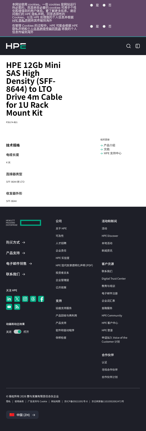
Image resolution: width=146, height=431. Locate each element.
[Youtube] (9, 307)
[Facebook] (41, 299)
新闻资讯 (107, 250)
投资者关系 (62, 272)
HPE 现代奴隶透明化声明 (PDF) (74, 265)
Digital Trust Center (114, 278)
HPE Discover (110, 236)
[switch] (15, 331)
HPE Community (112, 315)
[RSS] (17, 307)
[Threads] (33, 299)
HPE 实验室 (62, 258)
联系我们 (107, 271)
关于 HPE (61, 228)
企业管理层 (62, 280)
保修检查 (61, 337)
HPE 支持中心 (112, 153)
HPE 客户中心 (110, 323)
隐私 (8, 401)
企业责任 (61, 250)
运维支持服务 (64, 308)
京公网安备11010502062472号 (108, 401)
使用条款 (19, 401)
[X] (17, 299)
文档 (107, 149)
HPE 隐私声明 (21, 20)
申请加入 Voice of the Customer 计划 (114, 339)
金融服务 (107, 308)
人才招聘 (61, 243)
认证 (104, 362)
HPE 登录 (107, 330)
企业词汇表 (108, 300)
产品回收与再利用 (66, 315)
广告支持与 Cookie (37, 401)
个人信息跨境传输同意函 (44, 29)
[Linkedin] (9, 299)
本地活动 (107, 243)
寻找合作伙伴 (110, 369)
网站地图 (55, 401)
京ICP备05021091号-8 (76, 401)
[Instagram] (25, 299)
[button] (128, 46)
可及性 (60, 236)
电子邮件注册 (110, 293)
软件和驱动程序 (65, 330)
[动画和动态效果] (17, 332)
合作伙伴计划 (110, 377)
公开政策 (61, 287)
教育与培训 (108, 286)
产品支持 (61, 323)
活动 (104, 228)
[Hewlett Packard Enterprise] (16, 46)
